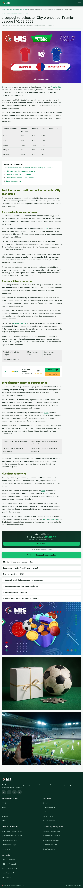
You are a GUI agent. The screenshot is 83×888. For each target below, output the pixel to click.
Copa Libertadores (49, 821)
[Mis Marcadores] (6, 3)
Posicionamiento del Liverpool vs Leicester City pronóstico (29, 168)
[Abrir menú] (79, 3)
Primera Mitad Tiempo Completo (12, 831)
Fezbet (4, 807)
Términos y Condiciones (9, 868)
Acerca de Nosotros (8, 859)
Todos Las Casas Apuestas (51, 831)
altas (43, 491)
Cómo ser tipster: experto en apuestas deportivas (21, 598)
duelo (46, 229)
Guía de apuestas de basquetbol (15, 592)
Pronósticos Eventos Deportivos (17, 9)
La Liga (45, 812)
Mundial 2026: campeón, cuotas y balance (18, 562)
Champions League (49, 807)
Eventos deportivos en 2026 (13, 574)
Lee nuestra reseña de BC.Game (41, 549)
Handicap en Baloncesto (10, 840)
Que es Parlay (6, 849)
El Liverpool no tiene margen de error (20, 171)
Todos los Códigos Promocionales (41, 555)
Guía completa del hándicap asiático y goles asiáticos (23, 580)
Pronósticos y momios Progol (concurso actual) (20, 568)
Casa (3, 9)
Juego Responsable (8, 873)
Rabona (4, 812)
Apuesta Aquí (53, 370)
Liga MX (45, 803)
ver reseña (53, 374)
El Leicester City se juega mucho (18, 174)
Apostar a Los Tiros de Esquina (12, 836)
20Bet (3, 821)
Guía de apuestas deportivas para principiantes (20, 586)
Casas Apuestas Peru (49, 849)
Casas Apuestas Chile (50, 844)
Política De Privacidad (9, 864)
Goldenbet (5, 816)
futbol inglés (56, 87)
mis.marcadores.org (51, 519)
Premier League (19, 323)
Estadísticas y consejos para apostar (20, 178)
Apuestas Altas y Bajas (9, 844)
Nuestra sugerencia (13, 181)
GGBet (4, 803)
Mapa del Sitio (6, 877)
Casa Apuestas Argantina (51, 840)
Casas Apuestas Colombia (51, 836)
